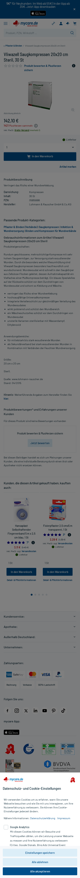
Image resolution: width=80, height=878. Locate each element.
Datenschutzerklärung (42, 818)
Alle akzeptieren (40, 871)
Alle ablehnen (40, 862)
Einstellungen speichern (40, 852)
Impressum (63, 818)
